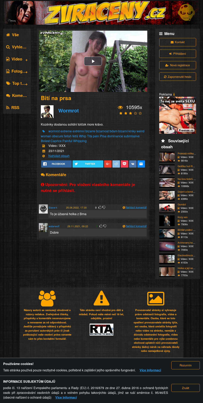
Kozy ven (183, 217)
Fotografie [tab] (21, 71)
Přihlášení (179, 53)
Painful (67, 141)
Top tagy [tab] (20, 83)
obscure (57, 136)
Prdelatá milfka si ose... (190, 153)
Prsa (103, 136)
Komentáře (22, 95)
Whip (82, 136)
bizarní (123, 131)
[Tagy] (43, 131)
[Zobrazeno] (120, 107)
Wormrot (68, 110)
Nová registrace (180, 65)
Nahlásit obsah (59, 155)
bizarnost (102, 131)
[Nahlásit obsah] (43, 156)
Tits (89, 136)
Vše (15, 34)
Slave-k (53, 207)
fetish (68, 136)
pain (96, 136)
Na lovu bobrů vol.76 (189, 179)
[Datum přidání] (44, 150)
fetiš (75, 136)
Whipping (80, 141)
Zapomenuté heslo (179, 76)
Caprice (56, 141)
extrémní (79, 131)
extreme (66, 131)
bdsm (113, 131)
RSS (15, 107)
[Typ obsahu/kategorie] (43, 145)
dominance (115, 136)
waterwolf (54, 226)
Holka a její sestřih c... (189, 268)
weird (140, 131)
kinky (132, 131)
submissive (132, 136)
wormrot (54, 131)
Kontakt (180, 42)
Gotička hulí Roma (187, 166)
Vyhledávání (23, 47)
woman (46, 136)
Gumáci (182, 204)
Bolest (45, 141)
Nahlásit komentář (136, 207)
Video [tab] (16, 59)
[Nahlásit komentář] (123, 207)
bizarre (90, 131)
